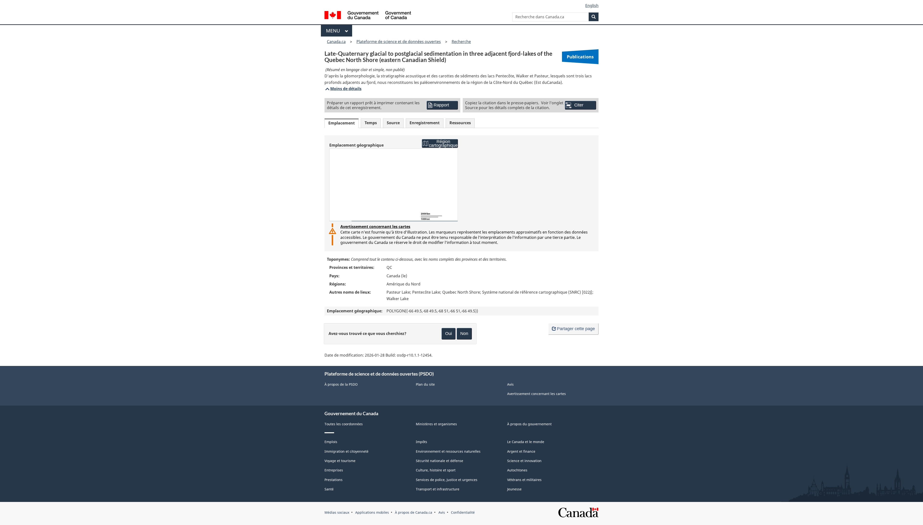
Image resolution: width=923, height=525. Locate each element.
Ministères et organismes (436, 424)
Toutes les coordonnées (343, 424)
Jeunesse (514, 489)
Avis (510, 384)
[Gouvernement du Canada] (367, 15)
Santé (329, 489)
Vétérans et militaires (524, 479)
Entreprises (333, 470)
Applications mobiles (372, 512)
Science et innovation (524, 460)
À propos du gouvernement (529, 424)
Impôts (421, 441)
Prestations (333, 479)
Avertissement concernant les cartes (375, 226)
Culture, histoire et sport (435, 470)
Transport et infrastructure (437, 489)
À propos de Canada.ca (413, 512)
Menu (334, 30)
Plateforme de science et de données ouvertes (398, 41)
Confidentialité (463, 512)
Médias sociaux (336, 512)
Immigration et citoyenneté (346, 451)
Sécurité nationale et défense (439, 460)
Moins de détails (343, 88)
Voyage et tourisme (339, 460)
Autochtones (517, 470)
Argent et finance (521, 451)
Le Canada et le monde (525, 441)
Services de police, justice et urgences (446, 479)
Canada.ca (336, 41)
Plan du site (425, 384)
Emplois (330, 441)
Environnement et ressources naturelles (448, 451)
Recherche (461, 41)
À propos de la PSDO (341, 384)
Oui (448, 333)
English (592, 5)
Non (464, 333)
